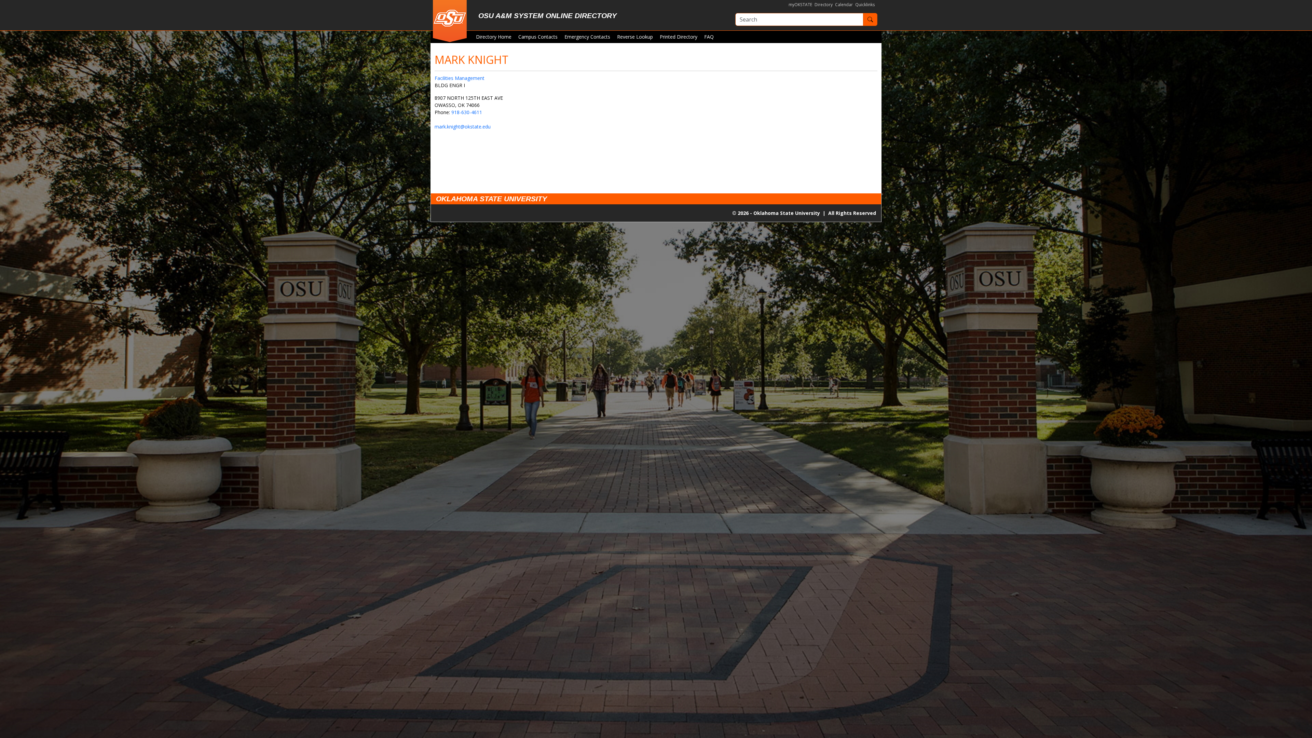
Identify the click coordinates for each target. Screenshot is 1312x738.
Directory (824, 5)
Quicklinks (865, 5)
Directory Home (493, 36)
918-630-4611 (466, 112)
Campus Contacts (538, 36)
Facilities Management (459, 78)
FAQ (709, 36)
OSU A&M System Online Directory (547, 15)
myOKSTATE (800, 5)
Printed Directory (678, 36)
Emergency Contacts (587, 36)
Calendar (844, 5)
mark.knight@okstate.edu (463, 126)
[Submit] (870, 19)
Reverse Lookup (635, 36)
